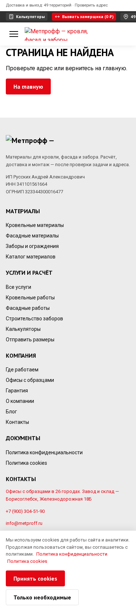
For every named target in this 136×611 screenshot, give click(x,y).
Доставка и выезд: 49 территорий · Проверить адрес (57, 5)
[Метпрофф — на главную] (58, 34)
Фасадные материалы (32, 236)
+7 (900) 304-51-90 (25, 511)
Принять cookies (35, 578)
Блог (11, 411)
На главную (28, 86)
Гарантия (17, 390)
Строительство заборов (34, 318)
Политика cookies (26, 462)
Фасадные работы (28, 308)
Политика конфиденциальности (44, 452)
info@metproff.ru (24, 523)
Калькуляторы (23, 329)
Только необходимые (42, 597)
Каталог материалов (30, 257)
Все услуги (18, 287)
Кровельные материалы (35, 225)
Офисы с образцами (30, 380)
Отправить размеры (30, 339)
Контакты (17, 422)
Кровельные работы (30, 297)
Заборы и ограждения (32, 246)
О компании (20, 401)
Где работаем (22, 369)
